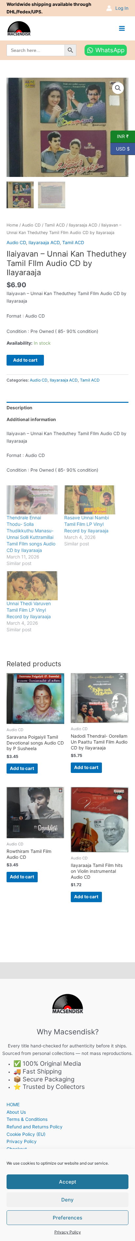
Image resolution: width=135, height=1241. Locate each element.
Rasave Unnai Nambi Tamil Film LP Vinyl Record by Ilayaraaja (86, 524)
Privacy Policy (67, 1232)
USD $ (120, 148)
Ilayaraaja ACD (83, 225)
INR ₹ (119, 136)
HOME (13, 1104)
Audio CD (31, 225)
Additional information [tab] (31, 419)
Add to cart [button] (22, 768)
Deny (67, 1200)
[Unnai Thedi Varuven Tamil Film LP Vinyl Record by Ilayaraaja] (32, 585)
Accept (67, 1182)
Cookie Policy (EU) (26, 1134)
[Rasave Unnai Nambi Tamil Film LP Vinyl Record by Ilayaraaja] (89, 499)
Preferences (67, 1218)
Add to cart (25, 360)
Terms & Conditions (27, 1119)
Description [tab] (19, 407)
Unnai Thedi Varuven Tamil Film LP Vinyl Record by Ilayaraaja (29, 610)
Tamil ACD (55, 225)
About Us (16, 1112)
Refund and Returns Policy (35, 1126)
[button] (118, 88)
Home (12, 225)
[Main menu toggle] (122, 28)
